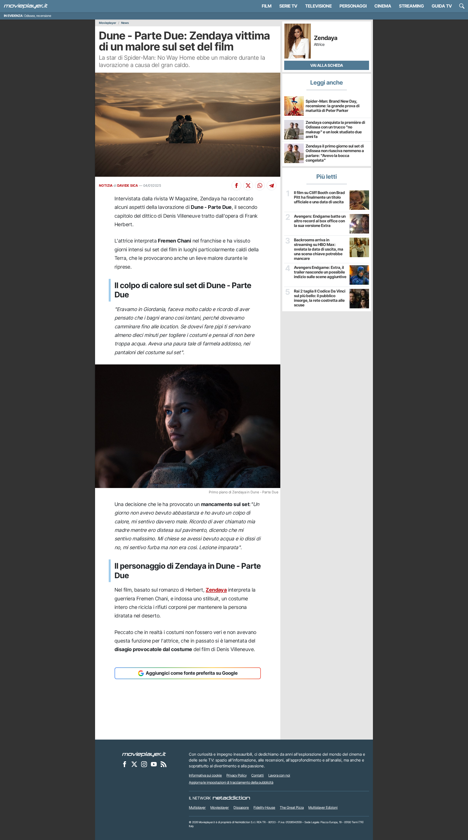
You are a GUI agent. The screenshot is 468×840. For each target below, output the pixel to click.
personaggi (353, 6)
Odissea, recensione (37, 16)
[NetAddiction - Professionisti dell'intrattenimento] (231, 798)
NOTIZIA (106, 185)
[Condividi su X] (248, 185)
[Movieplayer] (144, 754)
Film (267, 6)
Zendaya (216, 590)
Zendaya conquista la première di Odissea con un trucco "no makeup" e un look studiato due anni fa (335, 129)
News (125, 22)
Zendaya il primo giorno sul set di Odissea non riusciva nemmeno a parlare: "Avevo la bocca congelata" (335, 153)
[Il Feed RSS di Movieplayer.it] (163, 764)
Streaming (411, 6)
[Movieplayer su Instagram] (144, 764)
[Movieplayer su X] (134, 764)
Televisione (318, 6)
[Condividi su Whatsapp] (260, 185)
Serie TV (288, 6)
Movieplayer (107, 22)
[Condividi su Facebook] (236, 185)
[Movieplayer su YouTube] (154, 764)
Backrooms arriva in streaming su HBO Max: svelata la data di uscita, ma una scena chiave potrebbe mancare (318, 249)
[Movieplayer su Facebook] (124, 764)
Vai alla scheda (326, 65)
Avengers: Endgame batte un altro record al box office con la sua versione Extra (320, 221)
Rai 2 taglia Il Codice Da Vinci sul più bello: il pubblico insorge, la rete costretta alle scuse (319, 298)
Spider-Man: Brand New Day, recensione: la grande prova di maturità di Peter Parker (333, 106)
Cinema (382, 6)
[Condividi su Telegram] (271, 185)
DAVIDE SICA (127, 185)
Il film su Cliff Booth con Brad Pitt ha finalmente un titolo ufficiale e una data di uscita (319, 197)
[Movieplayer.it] (26, 6)
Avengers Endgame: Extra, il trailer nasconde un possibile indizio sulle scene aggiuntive (320, 272)
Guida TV (442, 6)
